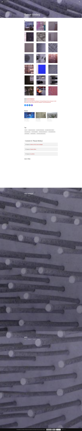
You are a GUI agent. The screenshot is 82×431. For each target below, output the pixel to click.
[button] (29, 26)
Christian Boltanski (43, 101)
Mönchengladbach (30, 98)
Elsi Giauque (39, 102)
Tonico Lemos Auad (33, 102)
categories (29, 339)
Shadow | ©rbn (33, 149)
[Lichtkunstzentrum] (29, 115)
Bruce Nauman (50, 101)
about (25, 195)
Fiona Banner (36, 101)
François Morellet (43, 131)
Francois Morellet (29, 101)
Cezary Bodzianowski (46, 102)
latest (25, 339)
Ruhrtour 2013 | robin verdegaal (36, 144)
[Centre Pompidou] (41, 115)
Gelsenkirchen (52, 131)
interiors (27, 133)
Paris (47, 118)
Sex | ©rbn (32, 153)
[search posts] (79, 1)
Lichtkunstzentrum (26, 118)
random (34, 339)
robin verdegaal (28, 193)
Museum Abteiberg (30, 99)
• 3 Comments (31, 16)
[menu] (2, 1)
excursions (27, 20)
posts (25, 337)
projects (29, 195)
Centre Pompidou (38, 118)
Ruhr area (33, 133)
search (38, 339)
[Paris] (52, 115)
